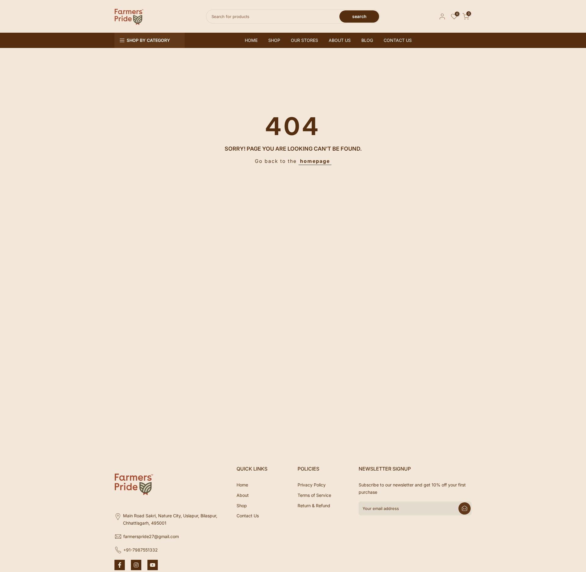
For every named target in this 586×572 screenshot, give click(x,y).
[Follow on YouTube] (152, 565)
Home (242, 484)
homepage (315, 161)
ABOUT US (340, 40)
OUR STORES (304, 40)
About (243, 495)
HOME (251, 40)
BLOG (367, 40)
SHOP (274, 40)
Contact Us (248, 515)
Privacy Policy (312, 484)
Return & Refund (314, 505)
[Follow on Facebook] (119, 565)
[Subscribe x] (464, 508)
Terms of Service (314, 495)
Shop (242, 505)
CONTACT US (398, 40)
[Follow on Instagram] (136, 565)
